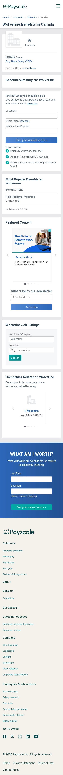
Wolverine (32, 17)
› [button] (55, 254)
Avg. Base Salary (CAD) (19, 61)
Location (14, 345)
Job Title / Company (20, 334)
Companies (18, 17)
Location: (11, 110)
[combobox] (31, 116)
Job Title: (16, 473)
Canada (5, 17)
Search (15, 357)
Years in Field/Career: (18, 126)
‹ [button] (7, 254)
